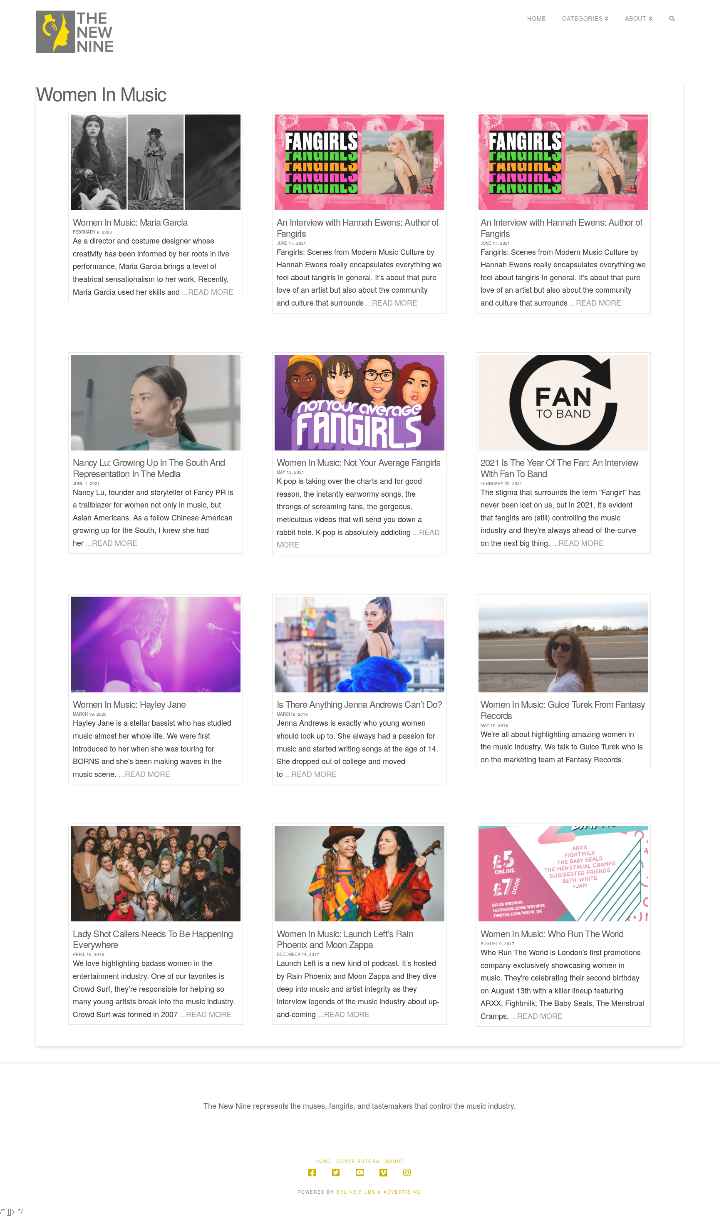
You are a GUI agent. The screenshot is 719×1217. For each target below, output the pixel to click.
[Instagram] (407, 1172)
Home (323, 1161)
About (394, 1161)
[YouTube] (359, 1172)
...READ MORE (207, 291)
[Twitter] (336, 1172)
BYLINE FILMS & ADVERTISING (379, 1192)
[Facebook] (312, 1172)
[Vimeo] (383, 1172)
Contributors (358, 1161)
